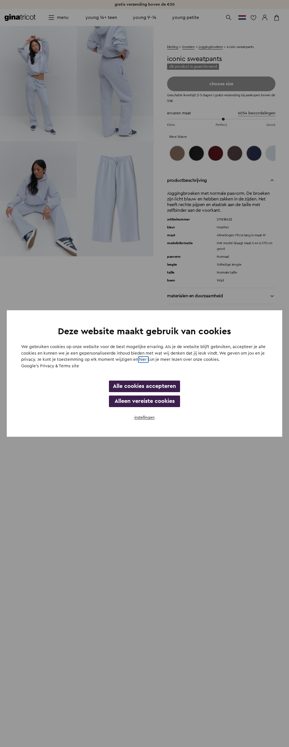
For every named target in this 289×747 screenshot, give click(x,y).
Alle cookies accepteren (144, 386)
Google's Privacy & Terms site (50, 366)
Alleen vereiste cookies (145, 401)
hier (143, 359)
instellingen (144, 418)
